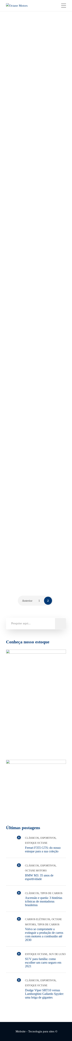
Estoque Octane (36, 842)
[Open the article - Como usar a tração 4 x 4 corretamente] (20, 334)
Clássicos (23, 154)
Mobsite (21, 1031)
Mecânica (23, 435)
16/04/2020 (47, 373)
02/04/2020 (47, 519)
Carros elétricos (37, 919)
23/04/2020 (47, 237)
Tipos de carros (43, 154)
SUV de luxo (57, 954)
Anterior (27, 600)
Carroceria (24, 575)
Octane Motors (27, 92)
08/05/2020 (47, 92)
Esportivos (48, 837)
